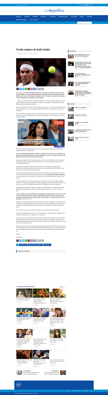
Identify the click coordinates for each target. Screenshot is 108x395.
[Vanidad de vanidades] (71, 116)
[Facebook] (78, 5)
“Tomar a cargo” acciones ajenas (82, 138)
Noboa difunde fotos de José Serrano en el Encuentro (82, 55)
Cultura (89, 16)
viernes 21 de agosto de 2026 (81, 140)
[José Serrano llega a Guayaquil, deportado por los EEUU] (71, 75)
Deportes (43, 16)
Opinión (35, 16)
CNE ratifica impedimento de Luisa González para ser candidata (82, 84)
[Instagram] (89, 5)
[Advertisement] (54, 35)
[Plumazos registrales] (71, 109)
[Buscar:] (84, 22)
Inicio (68, 390)
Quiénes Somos (76, 390)
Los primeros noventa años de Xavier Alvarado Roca (83, 130)
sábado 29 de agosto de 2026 (81, 57)
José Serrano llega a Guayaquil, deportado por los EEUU (82, 75)
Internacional (63, 16)
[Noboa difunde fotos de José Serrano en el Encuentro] (71, 56)
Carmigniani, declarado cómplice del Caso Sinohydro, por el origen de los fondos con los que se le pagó (83, 93)
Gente (82, 16)
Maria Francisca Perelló (35, 244)
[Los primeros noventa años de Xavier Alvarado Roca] (71, 131)
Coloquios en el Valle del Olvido (81, 123)
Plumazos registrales (81, 107)
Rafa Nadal (47, 244)
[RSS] (92, 5)
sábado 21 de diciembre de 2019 (25, 53)
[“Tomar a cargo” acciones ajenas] (71, 139)
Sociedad (74, 16)
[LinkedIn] (84, 5)
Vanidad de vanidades (81, 115)
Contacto (85, 390)
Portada (18, 16)
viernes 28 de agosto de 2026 (81, 96)
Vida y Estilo (34, 19)
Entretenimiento (21, 19)
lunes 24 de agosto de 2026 (81, 132)
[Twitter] (81, 5)
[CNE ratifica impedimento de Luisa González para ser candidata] (71, 84)
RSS (91, 390)
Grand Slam (23, 244)
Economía (52, 16)
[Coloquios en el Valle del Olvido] (71, 124)
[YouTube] (86, 5)
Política (27, 16)
